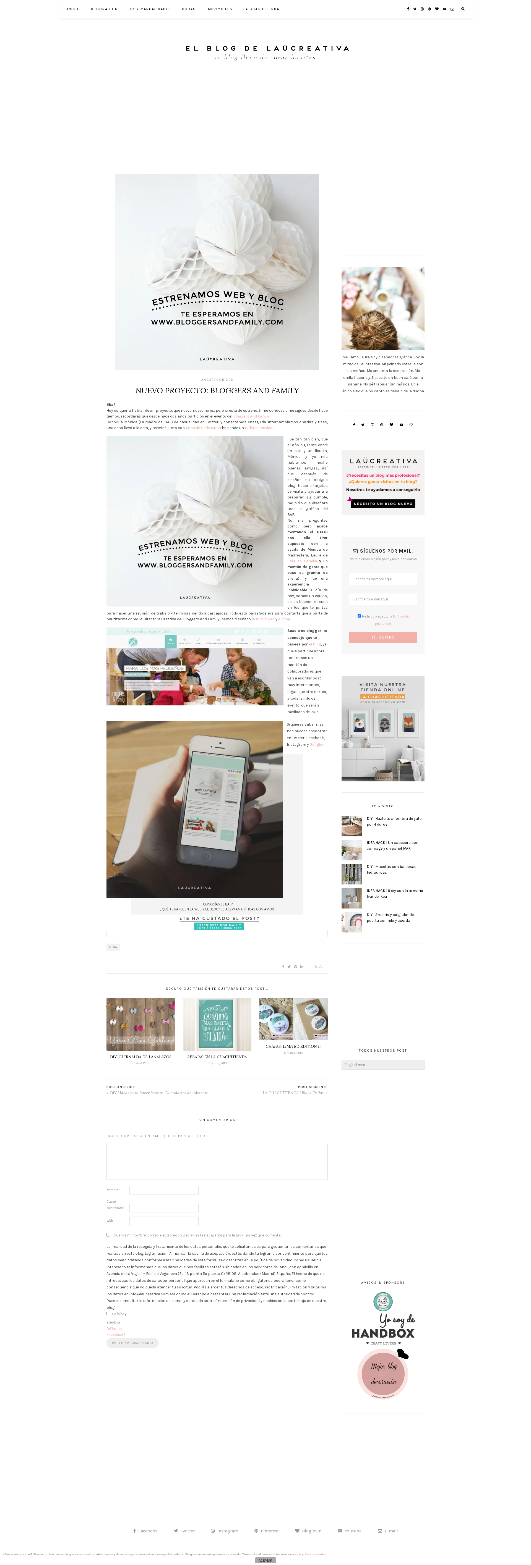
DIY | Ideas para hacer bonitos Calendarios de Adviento (158, 1092)
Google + (317, 744)
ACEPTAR (265, 1560)
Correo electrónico (115, 1204)
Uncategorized (217, 380)
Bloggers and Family (251, 416)
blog (113, 947)
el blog (284, 619)
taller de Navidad (259, 428)
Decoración (104, 9)
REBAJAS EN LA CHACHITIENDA (217, 1056)
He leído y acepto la (116, 1324)
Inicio (73, 9)
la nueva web (263, 619)
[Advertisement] (265, 115)
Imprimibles (220, 9)
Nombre (113, 1190)
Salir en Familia (302, 561)
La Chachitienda (261, 9)
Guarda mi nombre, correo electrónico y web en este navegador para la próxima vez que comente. (197, 1235)
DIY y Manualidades (150, 9)
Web (109, 1221)
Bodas (189, 9)
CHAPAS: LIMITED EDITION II (293, 1046)
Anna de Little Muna (203, 428)
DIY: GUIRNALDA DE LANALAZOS (140, 1056)
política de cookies (314, 1554)
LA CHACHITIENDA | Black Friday (294, 1092)
